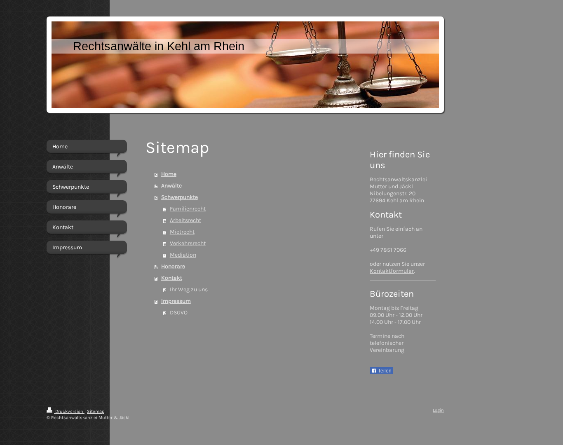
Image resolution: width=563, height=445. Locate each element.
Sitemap (95, 411)
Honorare (173, 266)
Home (168, 174)
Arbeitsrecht (185, 220)
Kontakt (171, 277)
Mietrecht (182, 231)
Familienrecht (188, 208)
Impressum (176, 300)
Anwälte (171, 185)
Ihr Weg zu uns (189, 289)
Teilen (384, 371)
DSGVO (179, 312)
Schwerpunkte (179, 197)
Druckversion (69, 411)
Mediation (183, 254)
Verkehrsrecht (188, 243)
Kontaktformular (392, 270)
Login (438, 410)
